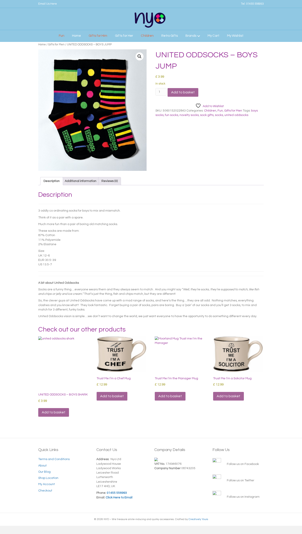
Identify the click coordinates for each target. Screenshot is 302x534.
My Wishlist (235, 35)
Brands (190, 35)
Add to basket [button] (53, 412)
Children (147, 35)
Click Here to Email (118, 497)
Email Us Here (47, 3)
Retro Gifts (169, 35)
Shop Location (48, 478)
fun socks (171, 115)
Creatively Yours (198, 519)
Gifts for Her (124, 35)
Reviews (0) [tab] (109, 181)
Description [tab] (52, 181)
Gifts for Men (56, 44)
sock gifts (207, 115)
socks (219, 115)
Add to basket (183, 92)
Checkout (45, 490)
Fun (61, 35)
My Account (46, 484)
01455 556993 (255, 3)
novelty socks (189, 115)
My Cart (213, 35)
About (42, 465)
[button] (139, 56)
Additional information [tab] (80, 181)
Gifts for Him (98, 35)
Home (76, 35)
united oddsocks (236, 115)
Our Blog (44, 471)
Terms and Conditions (54, 459)
